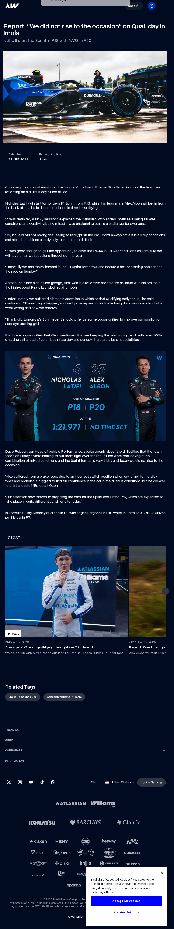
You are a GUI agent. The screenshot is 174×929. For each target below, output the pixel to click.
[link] (12, 6)
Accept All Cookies (126, 901)
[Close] (162, 873)
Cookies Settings (126, 912)
